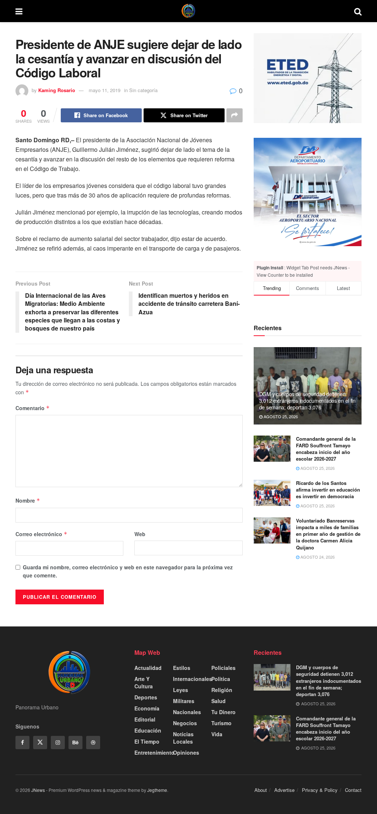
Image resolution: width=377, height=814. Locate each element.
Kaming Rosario (56, 90)
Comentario (32, 408)
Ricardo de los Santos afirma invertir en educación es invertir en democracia (328, 489)
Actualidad (148, 667)
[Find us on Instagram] (58, 742)
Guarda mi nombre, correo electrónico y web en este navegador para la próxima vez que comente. (128, 571)
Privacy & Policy (320, 789)
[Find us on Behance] (75, 742)
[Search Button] (358, 11)
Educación (147, 730)
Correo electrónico (41, 534)
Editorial (144, 719)
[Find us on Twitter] (40, 742)
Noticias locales (183, 737)
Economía (146, 708)
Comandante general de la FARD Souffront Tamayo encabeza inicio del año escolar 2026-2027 (326, 448)
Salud (218, 701)
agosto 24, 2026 (317, 557)
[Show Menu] (18, 11)
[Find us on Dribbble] (93, 742)
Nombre (27, 500)
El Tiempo (146, 741)
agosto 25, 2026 (280, 416)
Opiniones (186, 752)
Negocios (185, 723)
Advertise (284, 789)
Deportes (145, 697)
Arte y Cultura (143, 682)
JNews (38, 790)
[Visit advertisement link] (308, 192)
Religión (221, 690)
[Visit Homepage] (188, 11)
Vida (216, 734)
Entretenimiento (154, 752)
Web (139, 534)
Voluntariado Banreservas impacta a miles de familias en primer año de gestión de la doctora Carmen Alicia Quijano (328, 534)
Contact (353, 789)
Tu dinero (223, 712)
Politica (220, 678)
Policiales (223, 667)
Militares (183, 701)
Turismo (221, 723)
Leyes (180, 690)
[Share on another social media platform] (234, 115)
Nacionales (187, 712)
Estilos (181, 667)
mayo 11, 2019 (104, 90)
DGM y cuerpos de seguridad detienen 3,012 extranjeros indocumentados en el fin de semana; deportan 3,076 (307, 400)
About (260, 789)
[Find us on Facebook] (22, 742)
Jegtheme (157, 790)
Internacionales (192, 678)
